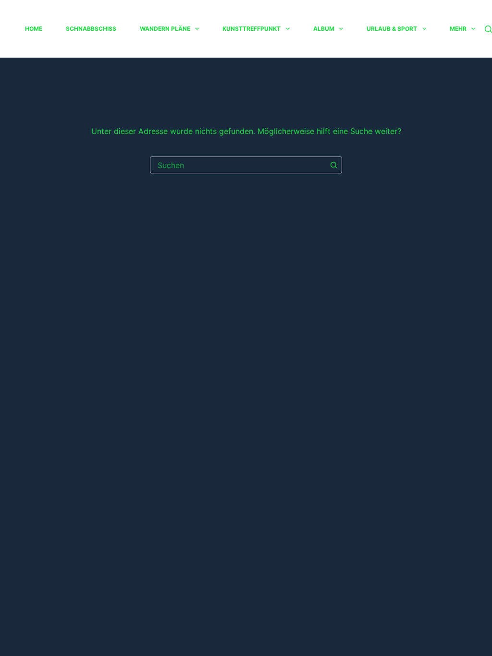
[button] (197, 29)
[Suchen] (488, 29)
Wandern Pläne (165, 28)
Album (323, 28)
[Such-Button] (334, 165)
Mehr (458, 28)
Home (33, 28)
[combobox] (238, 165)
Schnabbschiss (91, 28)
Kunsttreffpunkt (251, 28)
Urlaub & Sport (392, 28)
